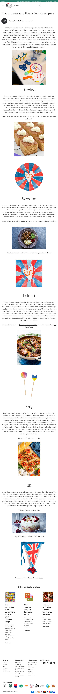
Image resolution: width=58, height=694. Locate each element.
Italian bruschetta (34, 438)
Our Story (5, 664)
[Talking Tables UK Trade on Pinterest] (48, 663)
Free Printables (31, 675)
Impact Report (6, 671)
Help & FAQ (18, 662)
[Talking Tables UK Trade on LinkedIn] (54, 663)
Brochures (30, 669)
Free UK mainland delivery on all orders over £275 (29, 1)
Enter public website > (51, 1)
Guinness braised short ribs (28, 325)
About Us (5, 662)
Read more (8, 643)
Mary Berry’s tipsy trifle (32, 510)
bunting (23, 536)
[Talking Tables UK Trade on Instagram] (44, 663)
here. (41, 578)
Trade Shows (31, 667)
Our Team (5, 668)
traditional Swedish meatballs (16, 221)
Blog (4, 666)
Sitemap (5, 670)
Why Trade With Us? (32, 662)
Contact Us (18, 664)
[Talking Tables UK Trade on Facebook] (41, 663)
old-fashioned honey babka (29, 117)
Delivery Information (20, 666)
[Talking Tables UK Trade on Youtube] (51, 663)
